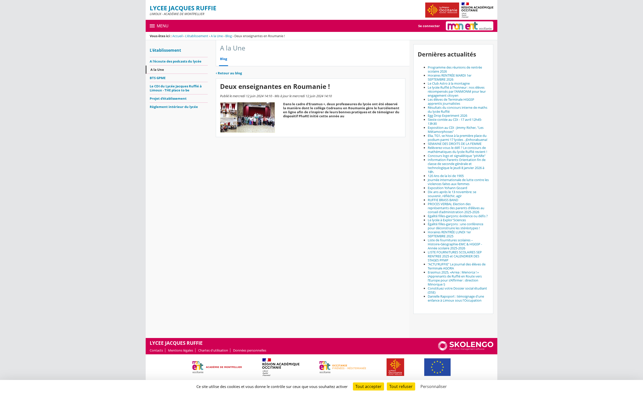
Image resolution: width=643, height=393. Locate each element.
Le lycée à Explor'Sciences (447, 220)
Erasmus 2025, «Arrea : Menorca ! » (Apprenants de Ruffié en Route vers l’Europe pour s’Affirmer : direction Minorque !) (455, 278)
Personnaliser (433, 386)
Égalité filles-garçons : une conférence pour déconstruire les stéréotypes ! (455, 226)
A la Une (217, 36)
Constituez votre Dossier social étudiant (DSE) (457, 290)
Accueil (177, 36)
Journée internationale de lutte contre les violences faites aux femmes (458, 182)
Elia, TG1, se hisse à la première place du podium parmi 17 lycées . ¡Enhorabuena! (457, 137)
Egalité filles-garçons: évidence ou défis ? (458, 216)
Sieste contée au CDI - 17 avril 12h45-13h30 (455, 121)
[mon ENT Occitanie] (469, 26)
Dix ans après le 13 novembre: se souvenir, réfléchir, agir (452, 194)
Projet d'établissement (168, 98)
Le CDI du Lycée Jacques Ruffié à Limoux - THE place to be (176, 88)
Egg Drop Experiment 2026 (447, 115)
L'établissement (196, 36)
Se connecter (429, 26)
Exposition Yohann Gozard (447, 188)
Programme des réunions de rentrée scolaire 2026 (455, 69)
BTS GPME (158, 78)
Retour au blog (229, 73)
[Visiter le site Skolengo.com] (465, 349)
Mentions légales (180, 350)
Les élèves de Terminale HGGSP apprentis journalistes (451, 101)
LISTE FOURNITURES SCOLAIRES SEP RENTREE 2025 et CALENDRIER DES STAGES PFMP (455, 256)
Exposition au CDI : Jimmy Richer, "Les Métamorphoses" (456, 129)
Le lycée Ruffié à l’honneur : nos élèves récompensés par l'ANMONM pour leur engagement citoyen (457, 91)
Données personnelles (249, 350)
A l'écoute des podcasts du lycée (175, 61)
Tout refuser (401, 386)
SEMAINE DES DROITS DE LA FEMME (454, 143)
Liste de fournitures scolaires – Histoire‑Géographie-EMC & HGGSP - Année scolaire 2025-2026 (455, 244)
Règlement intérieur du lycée (174, 106)
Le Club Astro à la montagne (449, 83)
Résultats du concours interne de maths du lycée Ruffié (457, 109)
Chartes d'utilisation (213, 350)
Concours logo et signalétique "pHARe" (457, 155)
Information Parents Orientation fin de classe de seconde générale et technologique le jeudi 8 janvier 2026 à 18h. (457, 165)
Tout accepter (368, 386)
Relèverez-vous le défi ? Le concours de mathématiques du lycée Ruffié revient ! (457, 149)
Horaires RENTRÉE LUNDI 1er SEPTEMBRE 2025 (449, 234)
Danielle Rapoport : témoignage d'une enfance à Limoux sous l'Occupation (456, 298)
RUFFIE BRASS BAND (443, 200)
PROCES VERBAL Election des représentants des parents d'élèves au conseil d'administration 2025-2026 (456, 208)
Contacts (156, 350)
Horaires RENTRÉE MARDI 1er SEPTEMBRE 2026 (449, 77)
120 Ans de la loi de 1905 (446, 176)
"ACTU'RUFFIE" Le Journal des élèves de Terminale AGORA (457, 266)
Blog (228, 36)
